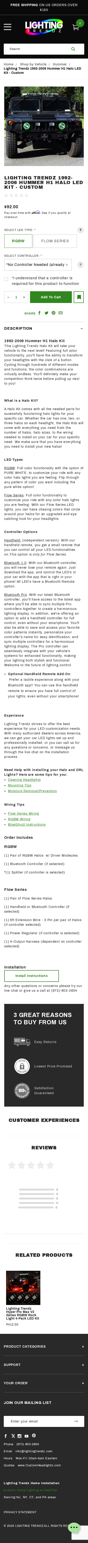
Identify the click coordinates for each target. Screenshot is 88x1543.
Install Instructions (31, 976)
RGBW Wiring (19, 819)
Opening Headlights (24, 780)
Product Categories (25, 1346)
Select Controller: (22, 255)
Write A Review (42, 195)
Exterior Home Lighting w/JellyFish (30, 1490)
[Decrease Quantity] (8, 297)
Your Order (16, 1383)
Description (18, 328)
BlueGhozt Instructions (27, 824)
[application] (74, 1529)
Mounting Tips (19, 785)
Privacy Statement (20, 1512)
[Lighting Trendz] (44, 26)
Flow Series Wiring (23, 813)
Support (12, 1365)
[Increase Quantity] (24, 297)
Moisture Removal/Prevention (32, 791)
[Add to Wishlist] (79, 297)
